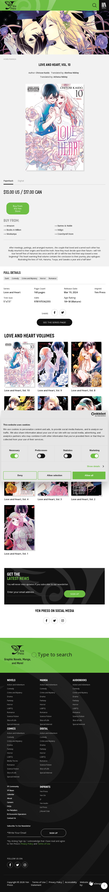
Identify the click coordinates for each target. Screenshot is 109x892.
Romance (52, 278)
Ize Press (43, 807)
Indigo (60, 229)
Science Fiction (13, 716)
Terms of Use (44, 843)
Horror (43, 278)
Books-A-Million (14, 229)
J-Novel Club (45, 811)
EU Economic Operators (16, 814)
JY (40, 799)
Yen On (43, 795)
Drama (10, 696)
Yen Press (44, 791)
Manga (13, 59)
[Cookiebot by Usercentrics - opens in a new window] (93, 414)
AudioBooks (80, 680)
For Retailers (12, 810)
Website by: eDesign (91, 883)
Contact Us (11, 818)
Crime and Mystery (29, 278)
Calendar (10, 794)
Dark (7, 278)
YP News (10, 790)
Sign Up (53, 832)
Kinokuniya (11, 234)
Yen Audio (44, 803)
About (9, 798)
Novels (11, 680)
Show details (93, 466)
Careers (10, 802)
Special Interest (13, 724)
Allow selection (54, 475)
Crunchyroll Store (65, 234)
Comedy (15, 278)
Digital (44, 728)
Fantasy (10, 700)
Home (6, 59)
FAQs (9, 806)
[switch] (41, 456)
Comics (11, 728)
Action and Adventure (16, 684)
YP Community (13, 786)
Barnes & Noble (64, 225)
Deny (20, 475)
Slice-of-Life (11, 720)
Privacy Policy (27, 843)
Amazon (10, 225)
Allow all (89, 475)
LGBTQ (10, 708)
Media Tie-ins (12, 761)
